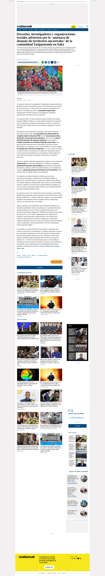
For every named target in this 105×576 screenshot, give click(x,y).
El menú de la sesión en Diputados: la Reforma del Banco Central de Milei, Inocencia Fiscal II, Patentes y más (27, 362)
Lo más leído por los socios (24, 272)
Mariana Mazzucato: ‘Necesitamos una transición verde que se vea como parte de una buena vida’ (72, 439)
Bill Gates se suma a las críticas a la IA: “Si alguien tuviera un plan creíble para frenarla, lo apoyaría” (50, 311)
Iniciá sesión (80, 26)
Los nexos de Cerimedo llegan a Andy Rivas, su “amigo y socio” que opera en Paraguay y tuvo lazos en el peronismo (27, 405)
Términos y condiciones (61, 573)
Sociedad (31, 29)
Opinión (36, 29)
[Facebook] (45, 62)
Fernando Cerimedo (43, 1)
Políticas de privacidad (51, 573)
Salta (29, 255)
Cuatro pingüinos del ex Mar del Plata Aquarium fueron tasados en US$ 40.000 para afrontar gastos (50, 290)
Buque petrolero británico (51, 1)
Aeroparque (73, 1)
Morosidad (68, 1)
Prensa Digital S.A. (42, 573)
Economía (25, 29)
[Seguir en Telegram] (74, 558)
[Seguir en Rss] (80, 558)
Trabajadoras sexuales (79, 1)
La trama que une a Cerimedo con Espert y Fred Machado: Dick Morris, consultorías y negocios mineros (27, 290)
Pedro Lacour (20, 451)
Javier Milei (58, 1)
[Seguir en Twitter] (71, 558)
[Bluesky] (49, 62)
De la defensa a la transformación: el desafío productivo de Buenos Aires (51, 426)
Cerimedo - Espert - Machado (35, 1)
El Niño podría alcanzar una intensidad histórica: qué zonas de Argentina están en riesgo (27, 383)
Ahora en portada (22, 319)
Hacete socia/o (73, 27)
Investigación (42, 29)
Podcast (55, 29)
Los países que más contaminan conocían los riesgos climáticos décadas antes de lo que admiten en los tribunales (72, 463)
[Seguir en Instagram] (76, 558)
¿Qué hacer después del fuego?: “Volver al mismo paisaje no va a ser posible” (72, 455)
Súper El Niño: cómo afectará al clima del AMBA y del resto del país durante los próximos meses (72, 447)
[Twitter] (52, 62)
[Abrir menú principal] (87, 26)
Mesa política (28, 1)
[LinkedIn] (55, 62)
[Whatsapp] (42, 62)
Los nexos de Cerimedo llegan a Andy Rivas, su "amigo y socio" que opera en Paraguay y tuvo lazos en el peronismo (79, 230)
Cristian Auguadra (63, 1)
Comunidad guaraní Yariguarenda (24, 257)
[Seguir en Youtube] (78, 558)
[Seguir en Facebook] (72, 558)
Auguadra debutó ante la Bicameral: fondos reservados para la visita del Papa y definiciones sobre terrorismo (28, 447)
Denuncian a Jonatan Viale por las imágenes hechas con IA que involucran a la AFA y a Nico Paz (50, 361)
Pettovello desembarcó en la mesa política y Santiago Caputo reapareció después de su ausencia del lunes (79, 210)
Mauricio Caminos (21, 293)
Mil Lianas (49, 29)
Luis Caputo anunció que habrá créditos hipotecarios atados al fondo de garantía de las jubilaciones (28, 337)
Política (19, 29)
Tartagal (24, 255)
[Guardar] (58, 62)
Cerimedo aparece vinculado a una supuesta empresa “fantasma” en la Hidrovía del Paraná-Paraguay (50, 404)
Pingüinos (84, 1)
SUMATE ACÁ (49, 567)
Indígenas (33, 255)
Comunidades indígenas (42, 255)
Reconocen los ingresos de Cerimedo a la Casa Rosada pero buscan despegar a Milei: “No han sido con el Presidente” (78, 189)
